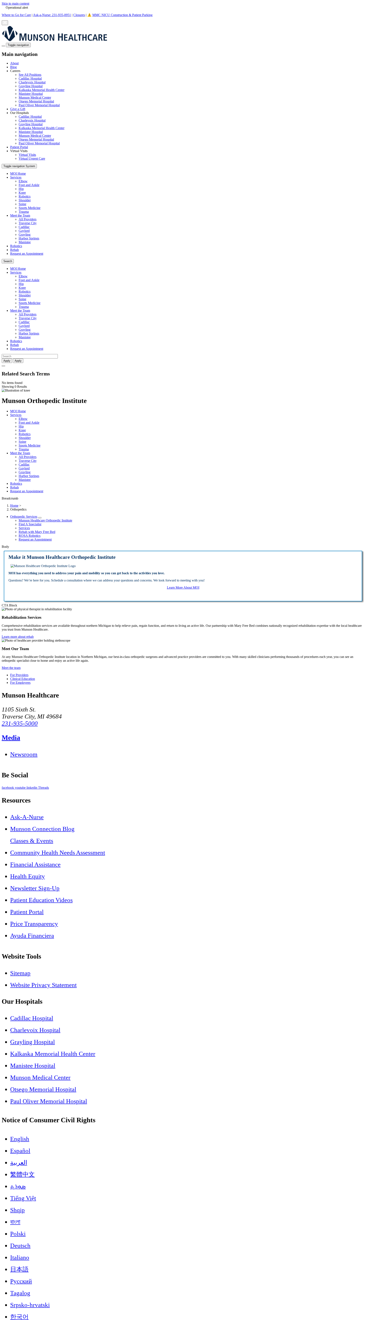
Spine (22, 204)
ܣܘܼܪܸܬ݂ (18, 1186)
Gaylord (24, 231)
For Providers (19, 675)
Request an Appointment (26, 253)
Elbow (23, 181)
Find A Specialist (30, 524)
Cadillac (24, 227)
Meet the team (11, 668)
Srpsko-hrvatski (30, 1304)
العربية (18, 1162)
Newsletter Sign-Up (35, 888)
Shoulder (25, 200)
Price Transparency (34, 923)
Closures (79, 15)
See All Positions (30, 74)
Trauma (24, 211)
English (19, 1138)
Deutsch (20, 1245)
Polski (18, 1233)
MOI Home (18, 173)
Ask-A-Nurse (27, 817)
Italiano (19, 1257)
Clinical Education (22, 679)
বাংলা (15, 1221)
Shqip (17, 1210)
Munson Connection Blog (42, 828)
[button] (187, 88)
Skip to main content (15, 3)
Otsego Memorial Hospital (36, 101)
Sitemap (20, 973)
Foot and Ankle (29, 185)
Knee (22, 192)
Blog (13, 67)
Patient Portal (19, 147)
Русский (21, 1281)
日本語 (19, 1269)
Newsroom (23, 754)
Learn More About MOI (183, 587)
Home (14, 505)
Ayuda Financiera (32, 935)
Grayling (24, 234)
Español (20, 1150)
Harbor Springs (29, 238)
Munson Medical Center (35, 97)
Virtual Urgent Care (32, 158)
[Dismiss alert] (5, 22)
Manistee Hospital (31, 94)
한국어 (19, 1316)
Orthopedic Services (23, 516)
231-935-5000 (20, 723)
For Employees (20, 682)
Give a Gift (17, 109)
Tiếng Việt (23, 1198)
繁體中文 (22, 1174)
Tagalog (20, 1293)
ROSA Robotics (29, 535)
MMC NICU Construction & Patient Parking (122, 15)
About (14, 63)
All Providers (27, 219)
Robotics (24, 196)
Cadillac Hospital (30, 78)
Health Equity (27, 876)
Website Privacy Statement (43, 984)
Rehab (14, 250)
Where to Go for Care (16, 15)
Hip (21, 189)
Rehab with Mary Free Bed (37, 532)
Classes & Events (31, 840)
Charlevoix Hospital (32, 82)
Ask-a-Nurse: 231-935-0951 (52, 15)
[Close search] (3, 366)
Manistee (25, 242)
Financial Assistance (35, 864)
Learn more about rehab (18, 636)
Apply (18, 360)
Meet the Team (20, 215)
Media (11, 737)
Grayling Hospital (31, 86)
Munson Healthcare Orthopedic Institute (45, 520)
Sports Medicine (29, 208)
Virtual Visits (27, 154)
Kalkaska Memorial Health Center (41, 90)
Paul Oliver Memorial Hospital (39, 105)
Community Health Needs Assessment (57, 852)
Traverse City (28, 223)
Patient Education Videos (41, 900)
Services (15, 177)
